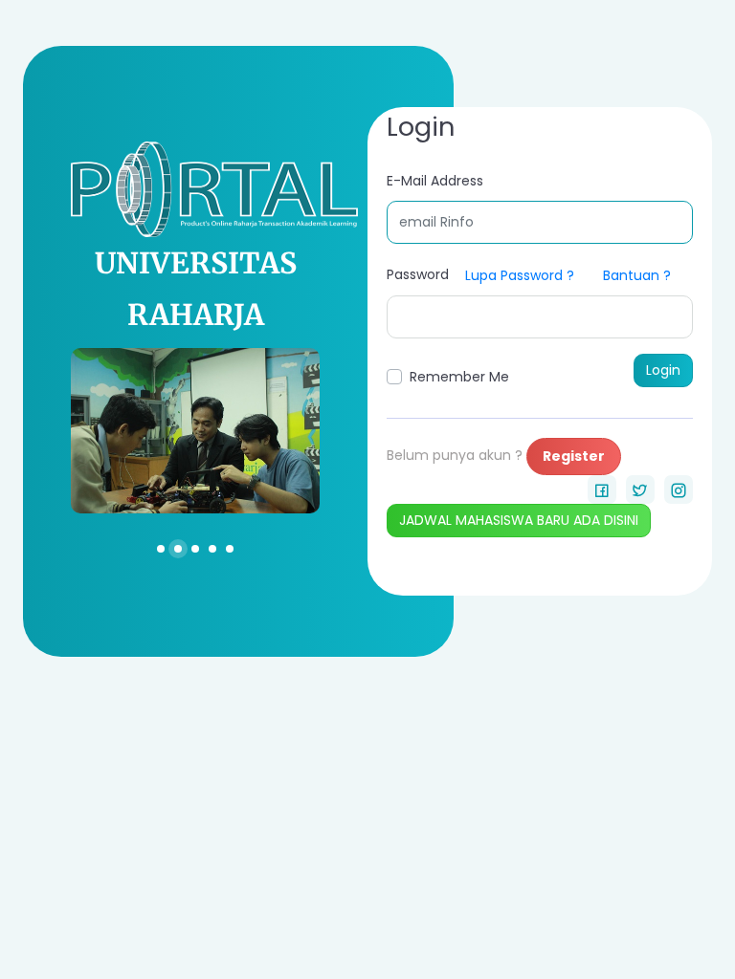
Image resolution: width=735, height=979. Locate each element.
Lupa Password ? (519, 275)
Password (418, 274)
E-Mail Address (435, 180)
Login (663, 370)
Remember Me (459, 376)
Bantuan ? (637, 275)
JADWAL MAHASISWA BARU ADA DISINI (518, 520)
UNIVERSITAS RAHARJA (196, 289)
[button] (160, 548)
